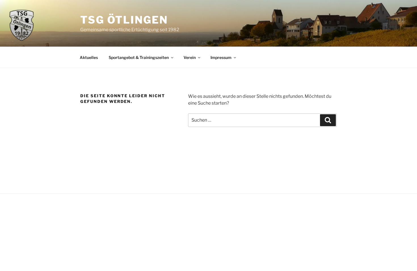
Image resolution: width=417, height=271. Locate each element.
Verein (190, 57)
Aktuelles (89, 57)
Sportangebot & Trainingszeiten (139, 57)
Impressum (220, 57)
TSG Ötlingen (124, 20)
